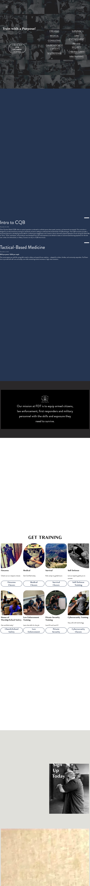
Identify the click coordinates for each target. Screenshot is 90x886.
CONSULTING (54, 40)
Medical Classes (34, 583)
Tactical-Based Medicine (22, 247)
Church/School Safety (11, 630)
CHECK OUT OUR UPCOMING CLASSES (17, 48)
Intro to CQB (12, 222)
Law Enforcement (34, 630)
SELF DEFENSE (54, 53)
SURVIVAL (76, 31)
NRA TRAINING (76, 56)
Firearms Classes (12, 583)
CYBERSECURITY (76, 52)
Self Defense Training (78, 583)
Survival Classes (56, 583)
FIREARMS (54, 31)
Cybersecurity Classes (78, 630)
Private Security (56, 630)
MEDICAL (54, 35)
